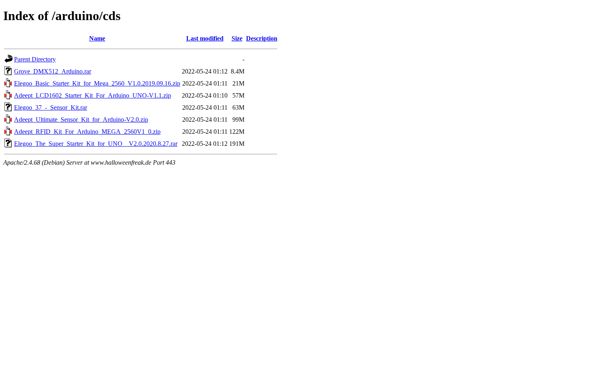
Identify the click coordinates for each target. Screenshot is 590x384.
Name (97, 38)
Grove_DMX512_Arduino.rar (52, 71)
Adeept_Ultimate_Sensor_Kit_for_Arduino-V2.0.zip (81, 119)
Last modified (205, 38)
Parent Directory (35, 59)
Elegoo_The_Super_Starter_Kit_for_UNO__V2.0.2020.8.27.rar (95, 143)
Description (261, 38)
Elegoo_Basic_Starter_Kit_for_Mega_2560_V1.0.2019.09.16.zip (97, 83)
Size (237, 38)
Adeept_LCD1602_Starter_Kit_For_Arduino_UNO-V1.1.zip (92, 95)
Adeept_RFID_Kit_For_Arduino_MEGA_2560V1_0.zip (87, 131)
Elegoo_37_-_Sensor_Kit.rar (50, 107)
